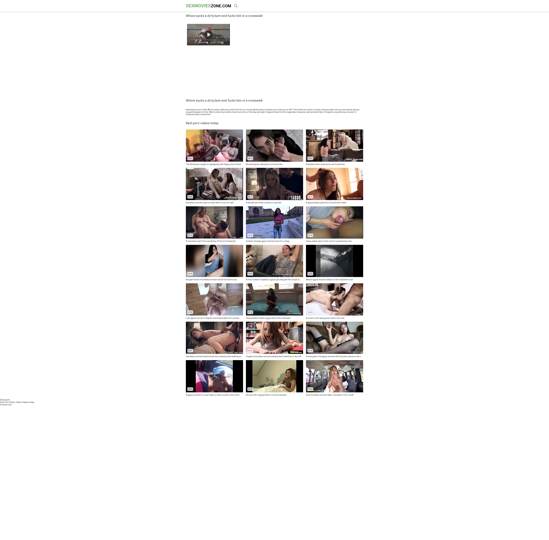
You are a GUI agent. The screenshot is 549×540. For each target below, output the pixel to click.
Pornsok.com (6, 404)
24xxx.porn (5, 400)
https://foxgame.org (327, 112)
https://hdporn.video (25, 402)
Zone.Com (208, 5)
